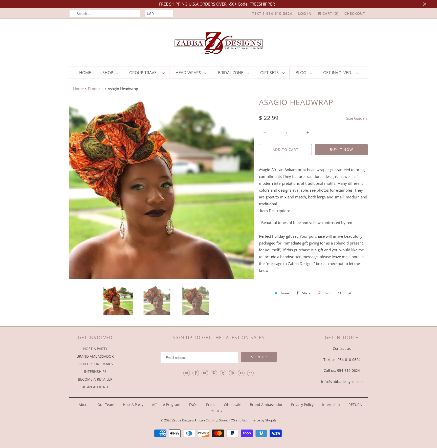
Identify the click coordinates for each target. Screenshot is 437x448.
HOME (85, 72)
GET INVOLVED (338, 72)
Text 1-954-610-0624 (272, 13)
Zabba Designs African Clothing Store (199, 420)
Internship (331, 404)
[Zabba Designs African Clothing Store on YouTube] (205, 373)
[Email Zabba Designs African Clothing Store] (250, 373)
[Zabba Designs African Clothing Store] (218, 43)
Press (210, 404)
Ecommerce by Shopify (259, 420)
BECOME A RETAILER (95, 379)
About (84, 404)
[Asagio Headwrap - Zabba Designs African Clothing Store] (161, 189)
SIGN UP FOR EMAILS (95, 363)
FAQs (193, 404)
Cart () (329, 13)
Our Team (105, 404)
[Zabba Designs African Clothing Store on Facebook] (195, 373)
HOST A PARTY (95, 348)
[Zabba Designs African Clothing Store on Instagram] (232, 373)
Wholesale (232, 404)
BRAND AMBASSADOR (95, 356)
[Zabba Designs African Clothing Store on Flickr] (241, 373)
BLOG (301, 72)
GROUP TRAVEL (144, 72)
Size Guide (355, 118)
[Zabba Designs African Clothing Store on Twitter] (186, 373)
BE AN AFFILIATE (95, 386)
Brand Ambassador (266, 404)
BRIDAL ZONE (231, 72)
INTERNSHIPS (95, 371)
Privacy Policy (302, 404)
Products (95, 88)
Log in (305, 13)
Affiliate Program (166, 404)
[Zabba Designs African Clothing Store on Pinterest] (214, 373)
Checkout (354, 13)
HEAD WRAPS (189, 72)
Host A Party (133, 404)
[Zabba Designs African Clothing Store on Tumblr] (223, 373)
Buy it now (341, 149)
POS (232, 420)
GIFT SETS (270, 72)
